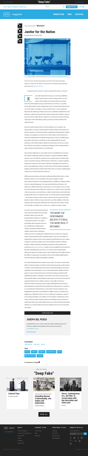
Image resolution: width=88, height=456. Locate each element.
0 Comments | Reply (31, 362)
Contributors (15, 7)
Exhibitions (42, 351)
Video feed (55, 433)
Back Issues (23, 7)
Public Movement (38, 86)
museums (39, 355)
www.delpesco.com (32, 328)
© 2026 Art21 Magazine (8, 449)
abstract (27, 351)
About (9, 7)
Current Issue (58, 14)
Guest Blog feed (56, 438)
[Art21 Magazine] (13, 12)
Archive (19, 438)
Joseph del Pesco (37, 319)
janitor (59, 351)
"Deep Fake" (44, 1)
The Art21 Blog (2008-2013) (24, 433)
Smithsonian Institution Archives (59, 76)
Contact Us (20, 440)
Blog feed (54, 430)
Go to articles (31, 332)
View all (44, 414)
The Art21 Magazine (22, 430)
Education (79, 14)
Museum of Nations (30, 355)
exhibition (34, 351)
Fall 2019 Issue (42, 369)
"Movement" (28, 344)
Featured (37, 344)
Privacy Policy (78, 449)
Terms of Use (84, 449)
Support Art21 (71, 7)
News (70, 14)
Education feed (56, 435)
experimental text (51, 351)
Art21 (5, 7)
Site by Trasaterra (16, 449)
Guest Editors (21, 435)
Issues (43, 344)
